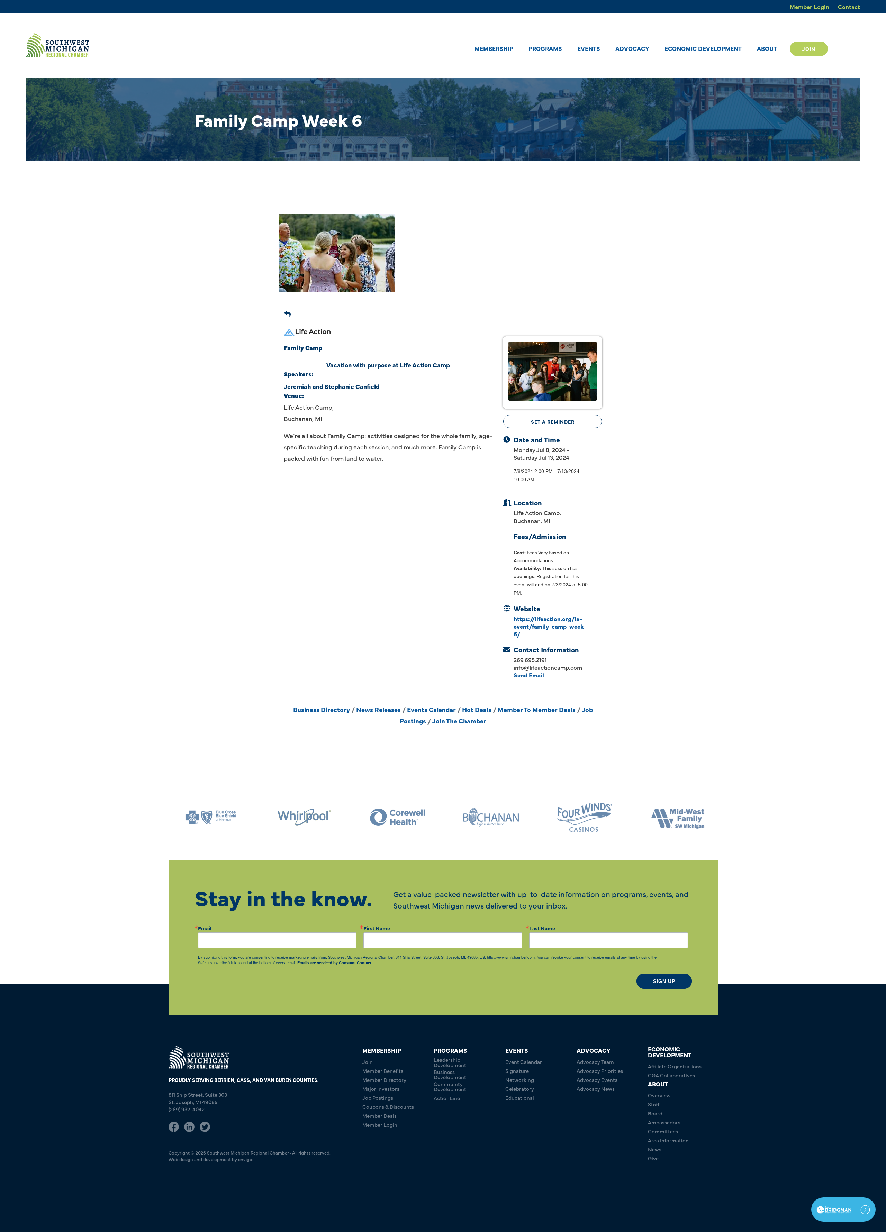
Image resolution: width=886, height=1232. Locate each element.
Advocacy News (596, 1088)
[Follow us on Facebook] (174, 1126)
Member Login (809, 6)
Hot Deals (476, 709)
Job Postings (377, 1097)
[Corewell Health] (314, 817)
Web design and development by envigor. (212, 1159)
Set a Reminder (553, 421)
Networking (519, 1079)
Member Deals (379, 1115)
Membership (493, 48)
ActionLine (447, 1098)
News (654, 1149)
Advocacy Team (595, 1061)
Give (653, 1158)
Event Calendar (523, 1061)
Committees (663, 1131)
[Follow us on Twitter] (205, 1126)
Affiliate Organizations (675, 1066)
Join (808, 48)
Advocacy (632, 48)
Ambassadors (664, 1122)
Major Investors (380, 1088)
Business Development (450, 1074)
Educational (519, 1097)
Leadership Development (450, 1062)
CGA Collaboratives (671, 1075)
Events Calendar (431, 709)
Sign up (664, 981)
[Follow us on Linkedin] (189, 1126)
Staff (653, 1104)
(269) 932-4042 (187, 1109)
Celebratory (519, 1088)
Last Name (542, 928)
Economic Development (703, 48)
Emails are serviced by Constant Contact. (334, 962)
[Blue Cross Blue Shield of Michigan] (688, 817)
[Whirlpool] (221, 817)
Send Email (529, 675)
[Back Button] (287, 312)
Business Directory (321, 709)
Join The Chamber (459, 720)
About (767, 48)
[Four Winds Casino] (501, 817)
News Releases (378, 709)
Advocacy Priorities (600, 1070)
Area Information (668, 1140)
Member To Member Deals (537, 709)
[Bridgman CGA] (843, 1209)
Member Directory (384, 1079)
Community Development (450, 1086)
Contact (849, 6)
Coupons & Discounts (388, 1106)
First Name (376, 928)
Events (588, 48)
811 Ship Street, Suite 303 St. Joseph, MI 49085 (198, 1098)
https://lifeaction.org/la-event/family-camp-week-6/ (550, 626)
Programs (545, 48)
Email (204, 928)
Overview (659, 1095)
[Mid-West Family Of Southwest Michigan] (595, 817)
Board (655, 1113)
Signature (517, 1070)
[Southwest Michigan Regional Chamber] (57, 45)
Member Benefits (382, 1070)
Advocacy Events (597, 1079)
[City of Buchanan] (408, 817)
